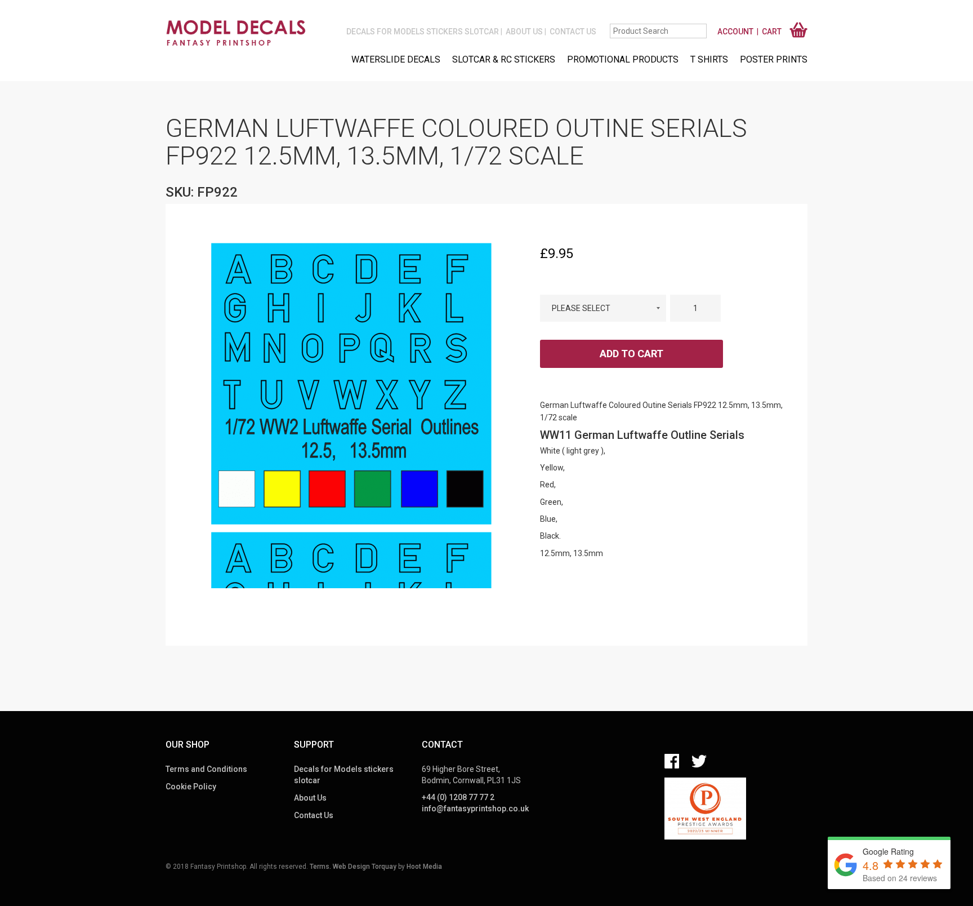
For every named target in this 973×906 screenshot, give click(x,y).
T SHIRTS (709, 59)
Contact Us (573, 31)
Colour (603, 285)
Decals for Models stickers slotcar (422, 31)
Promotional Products (623, 59)
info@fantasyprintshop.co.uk (475, 808)
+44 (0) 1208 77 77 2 (458, 797)
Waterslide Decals (395, 59)
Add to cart (631, 353)
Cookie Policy (191, 786)
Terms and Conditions (206, 769)
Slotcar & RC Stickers (503, 59)
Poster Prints (773, 59)
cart (772, 31)
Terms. (320, 867)
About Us (524, 31)
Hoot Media (424, 867)
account (735, 31)
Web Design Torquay (364, 867)
